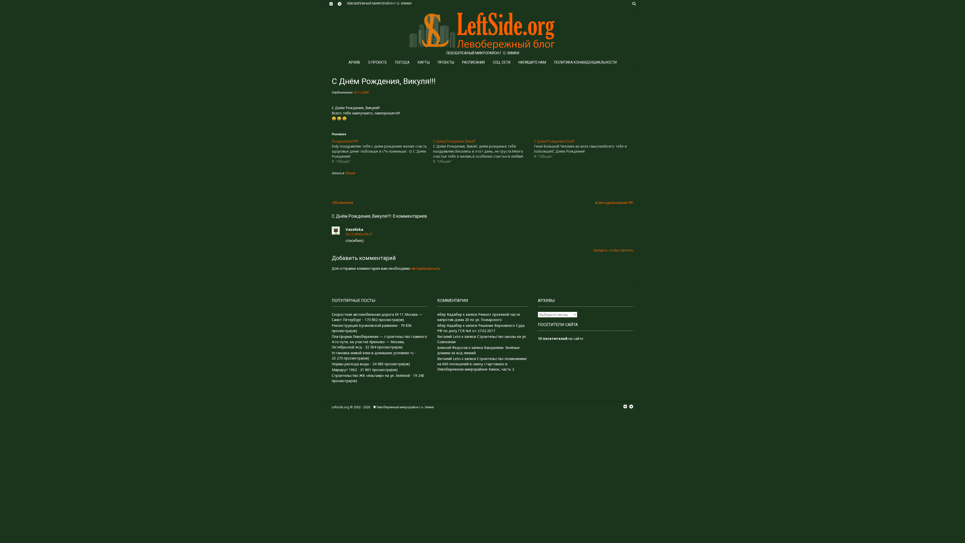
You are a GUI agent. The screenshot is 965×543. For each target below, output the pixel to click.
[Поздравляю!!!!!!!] (382, 151)
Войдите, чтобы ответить (613, 250)
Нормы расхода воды (350, 363)
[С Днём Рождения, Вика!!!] (483, 151)
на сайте (560, 338)
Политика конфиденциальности (585, 62)
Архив (354, 62)
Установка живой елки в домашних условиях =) (372, 352)
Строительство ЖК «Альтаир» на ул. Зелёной (371, 375)
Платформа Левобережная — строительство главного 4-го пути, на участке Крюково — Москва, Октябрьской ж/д (379, 341)
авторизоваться (425, 268)
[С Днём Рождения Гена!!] (584, 149)
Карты (424, 62)
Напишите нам (532, 62)
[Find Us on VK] (331, 4)
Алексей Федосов (452, 347)
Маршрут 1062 (344, 369)
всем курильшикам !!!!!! (614, 202)
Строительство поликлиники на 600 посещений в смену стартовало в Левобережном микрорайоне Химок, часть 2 (481, 364)
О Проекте (377, 62)
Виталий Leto (449, 336)
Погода (402, 62)
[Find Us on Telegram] (339, 4)
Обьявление (342, 202)
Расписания (473, 62)
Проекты (446, 62)
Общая (350, 173)
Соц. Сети (501, 62)
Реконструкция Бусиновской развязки (364, 325)
